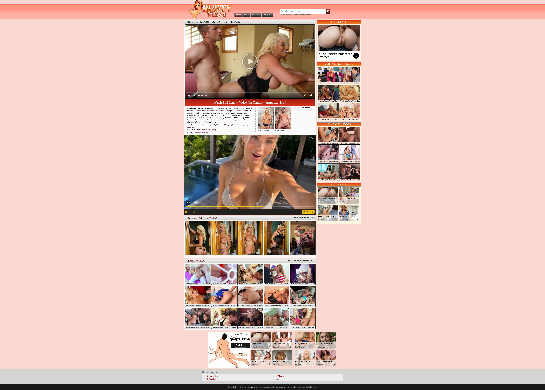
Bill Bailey (211, 130)
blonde (205, 125)
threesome (302, 14)
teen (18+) (236, 125)
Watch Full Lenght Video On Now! (250, 102)
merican (191, 127)
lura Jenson (201, 130)
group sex (308, 14)
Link (276, 379)
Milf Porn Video (212, 376)
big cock (212, 125)
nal (291, 14)
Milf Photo (279, 376)
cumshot (295, 14)
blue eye (219, 125)
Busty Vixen (209, 9)
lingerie (244, 125)
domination (197, 125)
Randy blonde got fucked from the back (212, 22)
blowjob (227, 125)
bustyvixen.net (248, 387)
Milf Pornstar (210, 379)
